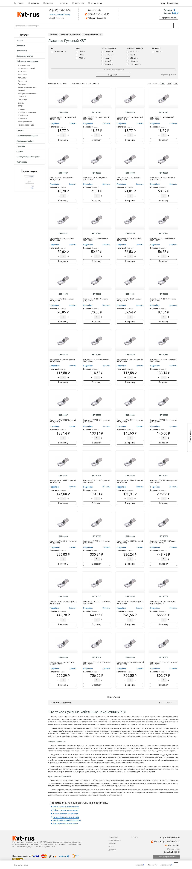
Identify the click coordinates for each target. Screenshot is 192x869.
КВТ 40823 (96, 112)
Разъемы (20, 146)
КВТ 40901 (163, 536)
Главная (53, 34)
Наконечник (60, 52)
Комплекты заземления (27, 136)
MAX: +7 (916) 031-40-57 (98, 14)
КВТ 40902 (63, 597)
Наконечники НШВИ (26, 125)
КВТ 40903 (96, 597)
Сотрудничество (115, 840)
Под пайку (22, 100)
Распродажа (113, 837)
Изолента (20, 45)
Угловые (21, 109)
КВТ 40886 (163, 354)
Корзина (151, 865)
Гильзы (19, 40)
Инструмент (21, 51)
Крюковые (22, 81)
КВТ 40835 (130, 233)
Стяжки (19, 151)
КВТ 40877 (163, 233)
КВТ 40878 (63, 294)
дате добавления (78, 83)
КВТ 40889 (130, 415)
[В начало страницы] (176, 864)
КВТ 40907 (96, 657)
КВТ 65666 (63, 112)
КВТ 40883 (63, 354)
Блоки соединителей (26, 68)
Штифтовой (109, 52)
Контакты (79, 3)
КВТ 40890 (163, 415)
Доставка (63, 3)
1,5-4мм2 (134, 61)
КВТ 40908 (130, 657)
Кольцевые (22, 78)
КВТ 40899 (96, 536)
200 (175, 83)
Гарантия (35, 3)
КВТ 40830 (130, 173)
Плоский (108, 61)
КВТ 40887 (63, 415)
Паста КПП (22, 97)
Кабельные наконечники (27, 61)
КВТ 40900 (130, 536)
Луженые (22, 84)
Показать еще (113, 697)
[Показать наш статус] (29, 182)
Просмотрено (166, 865)
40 (163, 83)
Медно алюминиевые (27, 87)
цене (64, 83)
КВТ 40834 (96, 233)
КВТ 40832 (63, 233)
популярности (93, 83)
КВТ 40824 (130, 112)
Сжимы (21, 103)
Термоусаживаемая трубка (28, 157)
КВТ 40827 (63, 173)
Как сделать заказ (21, 865)
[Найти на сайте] (175, 25)
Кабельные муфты (24, 56)
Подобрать (113, 75)
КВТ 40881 (130, 294)
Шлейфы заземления (27, 112)
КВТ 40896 (130, 476)
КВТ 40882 (163, 294)
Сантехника (21, 162)
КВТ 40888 (96, 415)
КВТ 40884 (96, 354)
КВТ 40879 (96, 294)
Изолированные (25, 122)
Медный (21, 90)
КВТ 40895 (96, 476)
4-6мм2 (133, 55)
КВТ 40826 (163, 112)
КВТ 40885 (130, 354)
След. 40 (169, 703)
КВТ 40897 (163, 476)
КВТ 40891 (63, 476)
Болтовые (22, 71)
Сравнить (139, 865)
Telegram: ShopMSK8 (97, 18)
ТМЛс (82, 58)
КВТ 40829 (96, 173)
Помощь (20, 3)
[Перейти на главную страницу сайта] (28, 14)
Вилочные (22, 75)
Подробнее (54, 124)
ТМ (81, 55)
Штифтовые (23, 115)
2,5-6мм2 (134, 58)
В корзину (63, 140)
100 (169, 83)
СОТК (20, 106)
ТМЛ (82, 52)
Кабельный (109, 55)
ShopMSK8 (173, 845)
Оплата (49, 3)
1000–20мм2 (135, 64)
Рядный (108, 58)
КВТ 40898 (63, 536)
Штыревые (22, 119)
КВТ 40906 (63, 657)
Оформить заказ (169, 18)
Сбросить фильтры (168, 75)
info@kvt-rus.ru (171, 852)
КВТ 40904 (130, 597)
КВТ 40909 (163, 657)
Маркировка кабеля (25, 141)
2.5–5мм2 (134, 52)
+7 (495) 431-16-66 (59, 10)
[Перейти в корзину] (161, 12)
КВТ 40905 (163, 597)
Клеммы (20, 130)
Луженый (109, 64)
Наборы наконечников (27, 93)
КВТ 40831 (163, 173)
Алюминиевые (24, 65)
